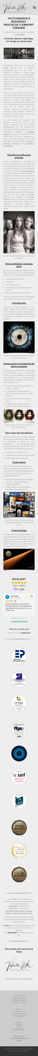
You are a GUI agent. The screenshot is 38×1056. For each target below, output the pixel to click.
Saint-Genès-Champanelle (22, 913)
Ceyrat (29, 141)
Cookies (19, 1040)
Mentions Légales (19, 1036)
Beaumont (13, 906)
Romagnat (7, 143)
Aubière (16, 143)
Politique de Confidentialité (19, 1038)
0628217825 (20, 34)
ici (31, 32)
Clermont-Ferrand (12, 911)
